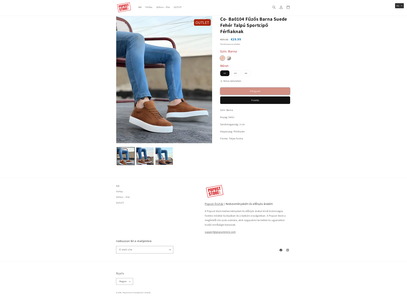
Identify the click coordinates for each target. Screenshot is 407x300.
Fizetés (255, 100)
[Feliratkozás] (169, 249)
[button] (274, 7)
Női (118, 185)
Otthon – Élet (123, 197)
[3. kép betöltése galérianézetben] (164, 156)
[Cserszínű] (222, 58)
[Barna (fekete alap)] (229, 58)
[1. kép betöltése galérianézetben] (126, 156)
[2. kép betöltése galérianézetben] (145, 156)
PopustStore (128, 292)
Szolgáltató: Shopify (142, 292)
